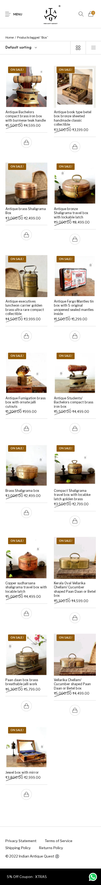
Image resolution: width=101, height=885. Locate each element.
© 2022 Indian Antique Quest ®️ (32, 856)
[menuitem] (20, 841)
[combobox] (35, 47)
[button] (26, 142)
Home (9, 37)
